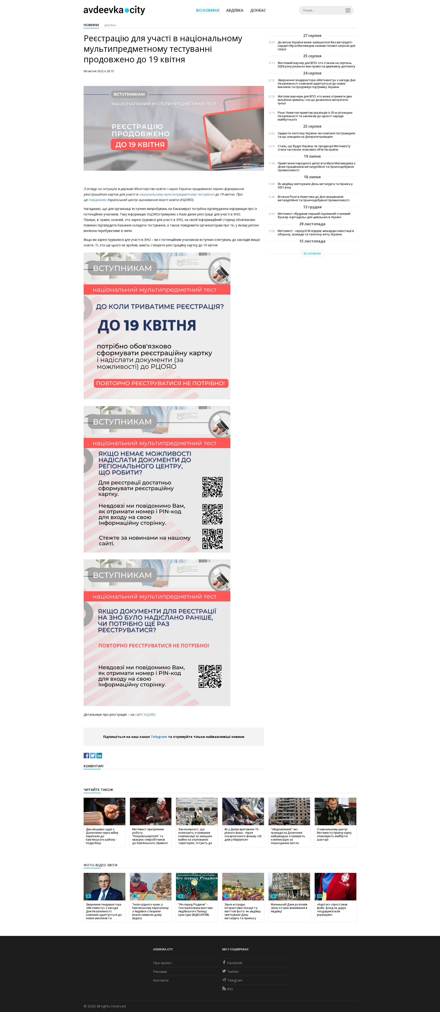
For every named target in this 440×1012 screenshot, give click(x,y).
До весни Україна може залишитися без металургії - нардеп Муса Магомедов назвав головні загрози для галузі (316, 46)
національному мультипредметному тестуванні (176, 194)
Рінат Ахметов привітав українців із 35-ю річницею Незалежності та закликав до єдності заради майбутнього (315, 116)
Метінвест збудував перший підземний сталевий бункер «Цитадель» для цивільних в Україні (314, 215)
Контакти (160, 980)
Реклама (160, 971)
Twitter (233, 971)
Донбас (258, 10)
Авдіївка (234, 10)
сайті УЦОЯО (145, 714)
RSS (230, 989)
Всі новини (207, 10)
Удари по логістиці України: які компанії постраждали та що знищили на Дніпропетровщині (316, 135)
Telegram (159, 736)
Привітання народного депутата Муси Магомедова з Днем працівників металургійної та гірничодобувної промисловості (316, 167)
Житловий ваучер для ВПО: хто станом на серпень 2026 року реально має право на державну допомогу (316, 64)
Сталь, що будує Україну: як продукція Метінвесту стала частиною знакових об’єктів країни (314, 147)
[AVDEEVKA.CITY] (114, 10)
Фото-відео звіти (100, 865)
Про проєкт (162, 962)
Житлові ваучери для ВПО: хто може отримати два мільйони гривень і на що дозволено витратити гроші (315, 100)
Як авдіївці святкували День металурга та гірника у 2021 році (315, 185)
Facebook (234, 962)
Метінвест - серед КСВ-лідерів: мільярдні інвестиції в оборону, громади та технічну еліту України (316, 232)
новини (91, 24)
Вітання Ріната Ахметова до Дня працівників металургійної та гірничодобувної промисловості (313, 198)
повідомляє (97, 200)
